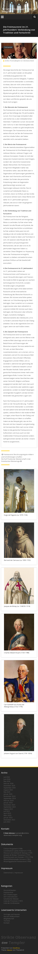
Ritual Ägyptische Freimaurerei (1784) (17, 861)
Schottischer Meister (11, 899)
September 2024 (10, 798)
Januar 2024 (8, 803)
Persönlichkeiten (10, 890)
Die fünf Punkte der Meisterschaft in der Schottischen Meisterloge (16, 460)
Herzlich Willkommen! (11, 916)
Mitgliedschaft (9, 919)
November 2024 (9, 796)
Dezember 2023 (9, 805)
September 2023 (10, 807)
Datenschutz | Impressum (13, 873)
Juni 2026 (7, 779)
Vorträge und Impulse (12, 914)
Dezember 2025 (9, 786)
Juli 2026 (7, 777)
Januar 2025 (8, 794)
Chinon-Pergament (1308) (13, 849)
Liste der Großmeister (12, 903)
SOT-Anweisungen (10, 895)
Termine (7, 921)
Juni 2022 (7, 822)
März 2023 (7, 815)
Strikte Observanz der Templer (18, 10)
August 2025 (8, 790)
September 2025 (10, 788)
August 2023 (8, 809)
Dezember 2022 (9, 820)
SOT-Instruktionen (10, 897)
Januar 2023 (8, 818)
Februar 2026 (8, 783)
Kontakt (6, 923)
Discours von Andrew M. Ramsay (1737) (18, 853)
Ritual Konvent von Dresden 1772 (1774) (18, 857)
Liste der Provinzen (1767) (13, 901)
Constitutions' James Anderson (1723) (17, 851)
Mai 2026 (7, 781)
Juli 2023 (7, 811)
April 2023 (7, 813)
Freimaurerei (8, 47)
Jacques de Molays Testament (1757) (17, 855)
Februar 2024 (8, 800)
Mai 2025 (7, 792)
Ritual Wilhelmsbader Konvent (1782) (17, 859)
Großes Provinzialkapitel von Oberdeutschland (19, 61)
